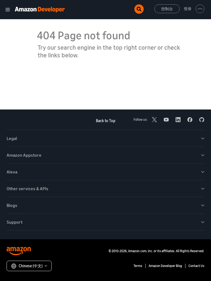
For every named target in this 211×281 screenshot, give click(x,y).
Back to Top (105, 120)
